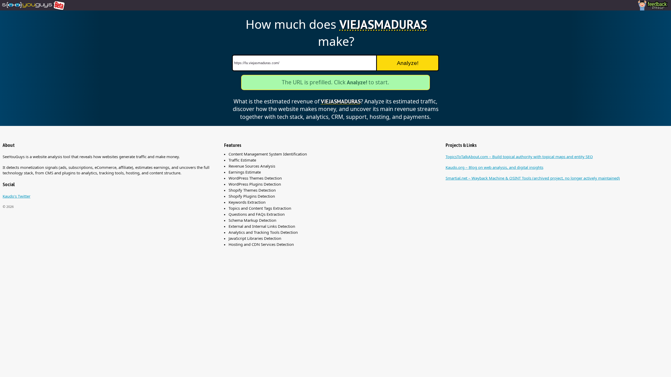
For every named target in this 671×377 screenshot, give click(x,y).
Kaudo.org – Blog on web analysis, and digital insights (494, 167)
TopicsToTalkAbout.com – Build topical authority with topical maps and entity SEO (519, 156)
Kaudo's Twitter (16, 196)
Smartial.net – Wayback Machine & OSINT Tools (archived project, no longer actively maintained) (533, 178)
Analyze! (408, 63)
